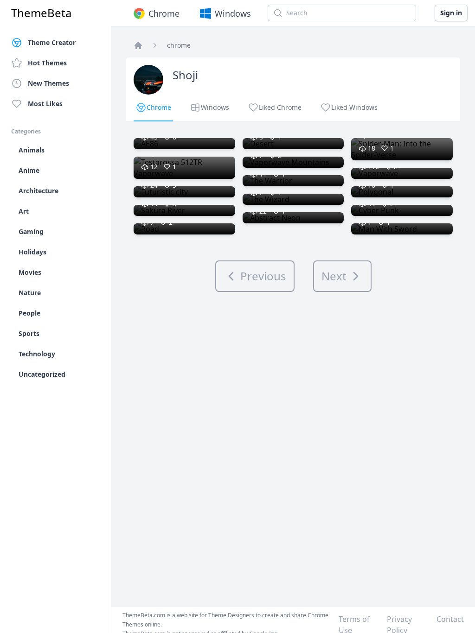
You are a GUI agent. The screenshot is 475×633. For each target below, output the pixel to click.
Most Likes (45, 103)
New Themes (48, 83)
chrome (179, 45)
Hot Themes (47, 62)
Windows (233, 13)
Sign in (451, 12)
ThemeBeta (41, 13)
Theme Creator (52, 42)
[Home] (138, 45)
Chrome (164, 13)
